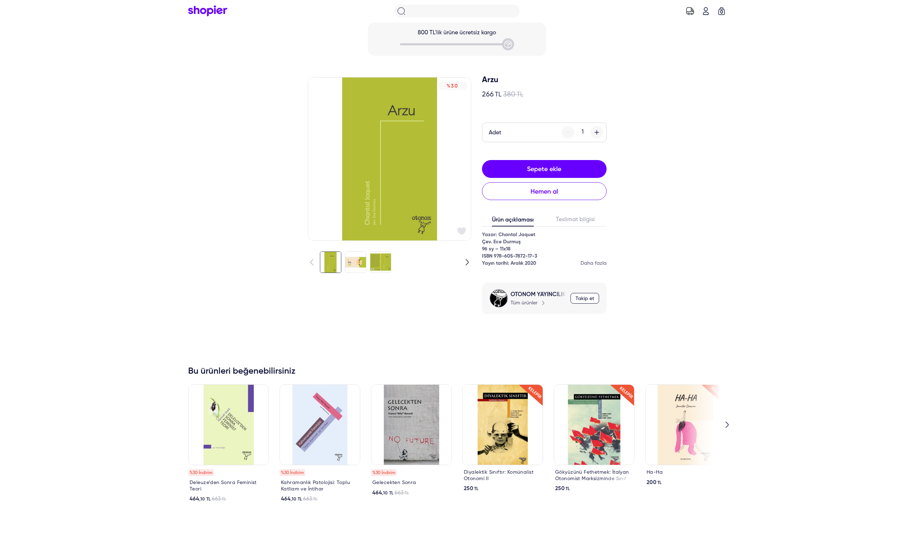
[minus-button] (568, 132)
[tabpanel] (544, 249)
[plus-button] (597, 132)
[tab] (513, 221)
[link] (228, 443)
